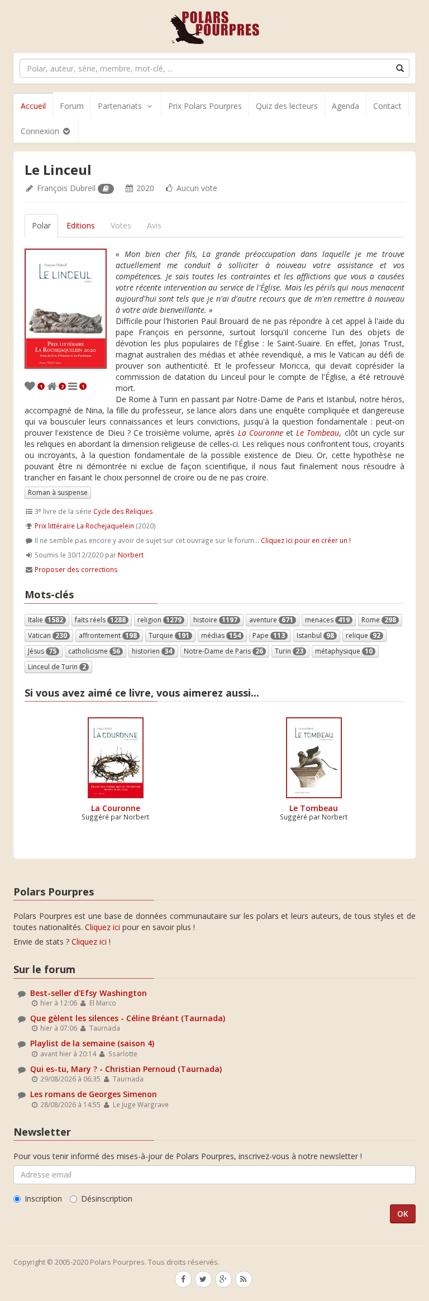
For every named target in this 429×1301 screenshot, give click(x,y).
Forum (72, 106)
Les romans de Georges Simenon (93, 1094)
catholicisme (94, 651)
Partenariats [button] (120, 106)
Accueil (33, 106)
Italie (45, 620)
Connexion (41, 131)
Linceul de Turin (57, 666)
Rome (378, 620)
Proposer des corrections (76, 569)
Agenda (345, 106)
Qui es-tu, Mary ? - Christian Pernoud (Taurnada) (126, 1069)
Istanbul (315, 635)
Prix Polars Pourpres (205, 106)
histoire (215, 620)
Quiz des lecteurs (287, 106)
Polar (41, 225)
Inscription (43, 1198)
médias (221, 635)
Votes (121, 225)
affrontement (108, 635)
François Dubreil (66, 188)
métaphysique (344, 651)
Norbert (131, 554)
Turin (289, 651)
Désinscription (106, 1198)
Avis (154, 225)
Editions (80, 225)
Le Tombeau (313, 808)
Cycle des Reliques (123, 511)
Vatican (47, 635)
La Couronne (115, 808)
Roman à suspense (58, 492)
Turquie (169, 635)
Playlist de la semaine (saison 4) (92, 1043)
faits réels (100, 620)
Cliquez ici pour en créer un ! (306, 540)
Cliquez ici (102, 927)
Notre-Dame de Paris (223, 651)
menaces (327, 620)
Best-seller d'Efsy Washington (88, 993)
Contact (387, 106)
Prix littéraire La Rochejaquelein (84, 525)
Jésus (42, 651)
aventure (271, 620)
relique (363, 635)
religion (159, 620)
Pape (268, 635)
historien (152, 651)
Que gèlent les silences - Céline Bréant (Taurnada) (127, 1018)
